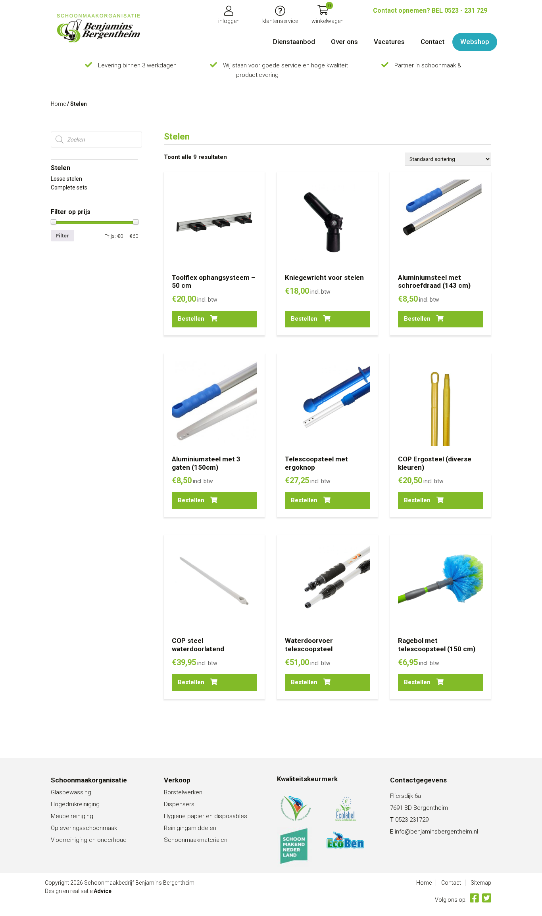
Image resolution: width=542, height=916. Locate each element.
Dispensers (179, 804)
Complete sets (69, 187)
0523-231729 (412, 819)
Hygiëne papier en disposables (205, 816)
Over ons (344, 42)
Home (58, 104)
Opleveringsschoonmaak (84, 828)
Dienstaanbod (294, 42)
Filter (62, 236)
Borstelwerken (183, 792)
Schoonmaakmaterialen (195, 839)
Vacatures (389, 42)
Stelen (60, 168)
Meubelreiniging (72, 816)
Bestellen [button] (191, 318)
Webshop (474, 42)
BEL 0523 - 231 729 (430, 10)
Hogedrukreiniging (75, 804)
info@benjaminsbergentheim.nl (436, 831)
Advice (102, 891)
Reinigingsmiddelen (190, 828)
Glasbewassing (71, 792)
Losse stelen (66, 179)
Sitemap (481, 883)
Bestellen (417, 500)
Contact (432, 42)
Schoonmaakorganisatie (89, 780)
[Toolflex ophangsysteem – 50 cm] (98, 28)
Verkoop (177, 780)
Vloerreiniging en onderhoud (89, 839)
